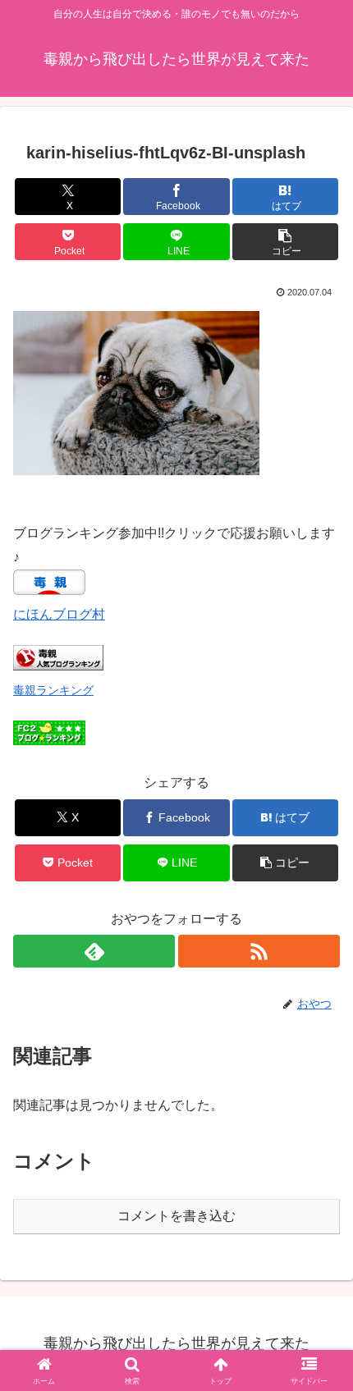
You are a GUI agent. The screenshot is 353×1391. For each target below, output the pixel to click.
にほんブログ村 (59, 614)
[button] (285, 241)
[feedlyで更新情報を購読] (94, 951)
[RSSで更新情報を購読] (259, 951)
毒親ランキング (53, 690)
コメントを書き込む (176, 1216)
